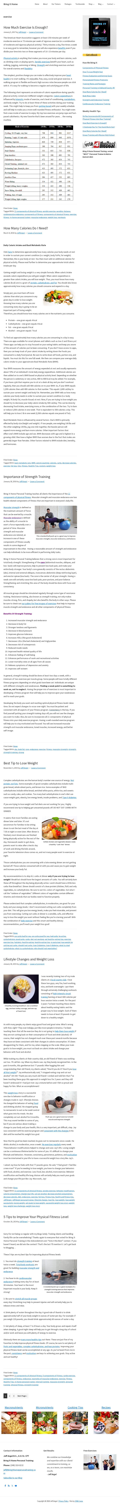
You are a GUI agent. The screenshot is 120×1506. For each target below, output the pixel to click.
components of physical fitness (56, 214)
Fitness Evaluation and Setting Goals (97, 76)
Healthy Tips (33, 466)
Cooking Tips (75, 1407)
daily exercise (27, 920)
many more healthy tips (31, 1339)
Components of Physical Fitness (96, 68)
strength (72, 749)
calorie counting (42, 463)
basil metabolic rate (22, 463)
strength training (11, 752)
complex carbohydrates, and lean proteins (41, 1346)
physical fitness (17, 1385)
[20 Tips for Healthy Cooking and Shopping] (75, 1423)
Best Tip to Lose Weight (21, 763)
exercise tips (8, 942)
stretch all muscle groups (26, 1298)
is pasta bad (55, 942)
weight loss (52, 217)
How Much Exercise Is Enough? (26, 27)
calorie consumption (12, 1194)
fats (19, 466)
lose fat (51, 1200)
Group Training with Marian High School (99, 135)
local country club (58, 979)
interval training (42, 1382)
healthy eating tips (42, 942)
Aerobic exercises (42, 61)
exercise (73, 214)
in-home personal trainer (20, 217)
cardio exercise (69, 1375)
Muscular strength (11, 507)
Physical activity (11, 58)
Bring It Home (11, 4)
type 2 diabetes (39, 945)
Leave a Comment (36, 32)
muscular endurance (39, 217)
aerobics (59, 211)
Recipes (106, 1407)
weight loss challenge (16, 1206)
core (27, 749)
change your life (27, 1194)
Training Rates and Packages (94, 84)
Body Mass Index (89, 96)
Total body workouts (25, 1264)
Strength (41, 65)
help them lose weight (64, 1031)
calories (53, 463)
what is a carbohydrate (24, 948)
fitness (6, 217)
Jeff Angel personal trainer (23, 1200)
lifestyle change (40, 1200)
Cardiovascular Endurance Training (96, 104)
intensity (19, 99)
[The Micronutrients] (44, 1423)
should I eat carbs (25, 945)
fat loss (14, 466)
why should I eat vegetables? (45, 948)
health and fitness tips (64, 1197)
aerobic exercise (49, 211)
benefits (62, 48)
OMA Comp (79, 1501)
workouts (62, 217)
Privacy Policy (63, 1501)
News (15, 208)
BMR (33, 463)
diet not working (37, 939)
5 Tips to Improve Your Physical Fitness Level (36, 1216)
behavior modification (65, 1191)
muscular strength (60, 749)
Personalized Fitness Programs (95, 80)
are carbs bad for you (22, 936)
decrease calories (69, 463)
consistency (17, 1353)
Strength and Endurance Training (96, 100)
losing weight (19, 1203)
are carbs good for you (40, 936)
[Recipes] (106, 1423)
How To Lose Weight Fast (93, 72)
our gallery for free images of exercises (39, 603)
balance (67, 211)
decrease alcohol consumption (60, 1194)
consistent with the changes (56, 1130)
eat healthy (49, 939)
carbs (59, 463)
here (10, 252)
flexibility (28, 68)
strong (21, 752)
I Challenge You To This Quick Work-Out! (99, 127)
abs (15, 749)
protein (42, 466)
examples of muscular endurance (45, 1378)
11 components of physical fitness (28, 211)
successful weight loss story (57, 1203)
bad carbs (54, 936)
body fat (21, 749)
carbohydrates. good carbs (14, 939)
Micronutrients (44, 1407)
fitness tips (49, 1197)
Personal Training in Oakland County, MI (99, 88)
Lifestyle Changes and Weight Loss (29, 959)
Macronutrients (14, 1407)
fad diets (17, 942)
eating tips (59, 939)
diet (19, 1197)
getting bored (45, 106)
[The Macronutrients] (14, 1423)
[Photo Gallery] (92, 1456)
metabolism (69, 99)
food (36, 1103)
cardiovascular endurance (14, 214)
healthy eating (28, 942)
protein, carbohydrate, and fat (43, 282)
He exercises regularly (51, 1144)
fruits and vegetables (13, 1346)
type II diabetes (52, 945)
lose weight (60, 1200)
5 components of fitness (52, 1375)
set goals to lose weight (35, 1203)
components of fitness (33, 214)
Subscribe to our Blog (13, 1477)
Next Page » (22, 1396)
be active (62, 936)
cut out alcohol (41, 1194)
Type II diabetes (69, 797)
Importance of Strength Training (27, 476)
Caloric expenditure (62, 96)
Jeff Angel (7, 1200)
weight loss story (33, 1206)
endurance (34, 749)
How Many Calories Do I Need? (26, 228)
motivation (72, 1154)
